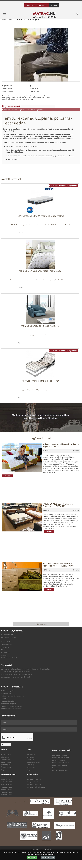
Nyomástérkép (6, 693)
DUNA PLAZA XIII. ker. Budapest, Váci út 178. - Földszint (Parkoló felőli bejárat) (25, 669)
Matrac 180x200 (6, 787)
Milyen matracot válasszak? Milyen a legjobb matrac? (61, 445)
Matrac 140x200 (6, 795)
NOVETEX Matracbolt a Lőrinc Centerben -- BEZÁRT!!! (58, 505)
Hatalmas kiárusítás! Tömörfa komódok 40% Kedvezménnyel (58, 564)
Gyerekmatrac (6, 762)
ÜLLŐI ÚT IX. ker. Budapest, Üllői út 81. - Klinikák (16, 672)
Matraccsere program (8, 703)
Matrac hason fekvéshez (60, 763)
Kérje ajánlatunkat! (11, 106)
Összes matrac (6, 767)
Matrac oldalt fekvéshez (60, 757)
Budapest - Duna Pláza (34, 784)
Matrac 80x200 (6, 784)
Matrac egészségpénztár (17, 802)
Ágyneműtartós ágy (33, 762)
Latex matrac (5, 759)
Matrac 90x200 (6, 789)
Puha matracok (57, 768)
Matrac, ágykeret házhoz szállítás (12, 696)
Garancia (4, 698)
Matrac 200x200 (6, 779)
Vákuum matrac (6, 757)
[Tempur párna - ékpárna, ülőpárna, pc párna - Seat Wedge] (41, 54)
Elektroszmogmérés (8, 691)
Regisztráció (41, 5)
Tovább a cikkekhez (41, 624)
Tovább (7, 476)
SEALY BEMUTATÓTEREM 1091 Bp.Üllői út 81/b (15, 677)
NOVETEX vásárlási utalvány (11, 709)
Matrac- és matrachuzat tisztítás (12, 706)
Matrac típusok (6, 765)
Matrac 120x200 (6, 792)
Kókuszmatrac (6, 754)
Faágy (29, 770)
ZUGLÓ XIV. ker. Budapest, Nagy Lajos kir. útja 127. (17, 674)
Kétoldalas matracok (59, 755)
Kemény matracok (58, 760)
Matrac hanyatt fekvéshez (61, 770)
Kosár (55, 5)
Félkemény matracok (59, 765)
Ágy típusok (31, 754)
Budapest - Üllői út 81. (34, 779)
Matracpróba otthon (8, 701)
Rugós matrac (6, 770)
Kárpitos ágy (31, 767)
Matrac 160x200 (6, 782)
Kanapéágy (31, 757)
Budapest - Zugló (32, 782)
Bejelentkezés (31, 5)
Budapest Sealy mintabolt (36, 787)
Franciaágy (30, 765)
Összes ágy (30, 759)
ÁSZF (49, 849)
